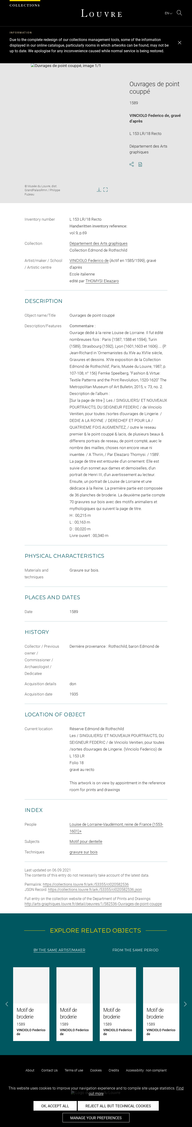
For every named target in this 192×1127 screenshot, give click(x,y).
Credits (114, 1070)
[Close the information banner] (179, 42)
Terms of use (74, 1070)
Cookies (96, 1070)
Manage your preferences (96, 1118)
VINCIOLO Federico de (149, 115)
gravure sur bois (84, 852)
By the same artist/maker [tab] (59, 950)
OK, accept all (55, 1106)
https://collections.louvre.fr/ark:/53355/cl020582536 (86, 884)
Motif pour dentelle (86, 841)
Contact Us (49, 1070)
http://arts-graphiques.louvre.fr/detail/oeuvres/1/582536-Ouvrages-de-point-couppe (93, 904)
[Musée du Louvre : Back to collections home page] (101, 13)
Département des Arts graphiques (99, 243)
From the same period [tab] (135, 950)
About (30, 1070)
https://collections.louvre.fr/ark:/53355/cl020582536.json (95, 889)
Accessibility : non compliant (146, 1070)
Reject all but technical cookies (118, 1106)
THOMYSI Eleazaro (102, 281)
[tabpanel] (96, 1004)
